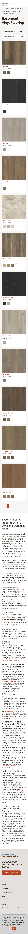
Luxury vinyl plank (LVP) (9, 681)
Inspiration (5, 888)
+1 (16, 226)
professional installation (9, 765)
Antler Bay (6, 182)
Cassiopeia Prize (8, 413)
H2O (22, 36)
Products (4, 884)
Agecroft (5, 143)
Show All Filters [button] (8, 31)
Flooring (14, 11)
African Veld (6, 105)
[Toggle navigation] (24, 5)
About (3, 896)
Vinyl (19, 11)
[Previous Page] (4, 506)
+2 (16, 265)
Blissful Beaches (8, 297)
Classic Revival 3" (8, 490)
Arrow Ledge (7, 220)
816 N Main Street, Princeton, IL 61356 (10, 908)
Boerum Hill (6, 336)
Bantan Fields (7, 259)
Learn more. (11, 926)
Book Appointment (12, 873)
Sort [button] (21, 31)
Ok (14, 928)
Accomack (6, 66)
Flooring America (6, 11)
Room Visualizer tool (13, 711)
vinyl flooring (16, 538)
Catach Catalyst (7, 451)
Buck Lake (6, 374)
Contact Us (5, 900)
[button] (16, 36)
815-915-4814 (5, 5)
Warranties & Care (7, 892)
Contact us (18, 842)
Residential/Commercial (9, 36)
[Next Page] (23, 506)
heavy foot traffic (19, 589)
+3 (16, 496)
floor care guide (14, 622)
